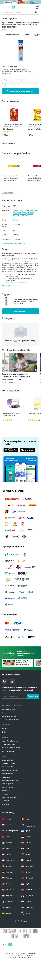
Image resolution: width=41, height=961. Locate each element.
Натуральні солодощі (20, 215)
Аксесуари (5, 801)
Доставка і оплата (8, 709)
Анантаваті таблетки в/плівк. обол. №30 (11, 414)
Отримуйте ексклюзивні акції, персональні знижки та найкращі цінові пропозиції (19, 689)
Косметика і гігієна (8, 763)
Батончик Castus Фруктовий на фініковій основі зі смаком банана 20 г (13, 178)
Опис (27, 35)
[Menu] (3, 7)
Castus (4, 30)
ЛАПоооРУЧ (6, 790)
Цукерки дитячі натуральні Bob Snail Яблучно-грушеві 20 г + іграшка (12, 127)
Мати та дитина (7, 784)
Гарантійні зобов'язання (10, 741)
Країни (4, 732)
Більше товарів (8, 193)
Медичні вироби (7, 774)
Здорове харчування (25, 214)
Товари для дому (8, 787)
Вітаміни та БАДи (8, 767)
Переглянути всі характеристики (13, 243)
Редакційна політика (9, 744)
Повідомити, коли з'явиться (22, 91)
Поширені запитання (9, 716)
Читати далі (6, 285)
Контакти (5, 713)
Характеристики (12, 35)
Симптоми (5, 804)
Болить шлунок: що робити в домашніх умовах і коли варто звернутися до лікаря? (16, 375)
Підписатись (33, 696)
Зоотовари (5, 794)
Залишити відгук (20, 311)
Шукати (36, 12)
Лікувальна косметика (10, 770)
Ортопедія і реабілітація (10, 780)
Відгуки (37, 35)
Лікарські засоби (8, 760)
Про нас (4, 728)
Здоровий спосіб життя (10, 797)
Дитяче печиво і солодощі (22, 210)
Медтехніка (6, 777)
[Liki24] (7, 944)
